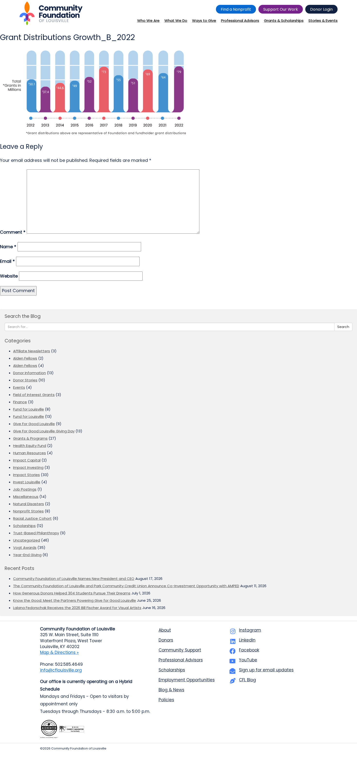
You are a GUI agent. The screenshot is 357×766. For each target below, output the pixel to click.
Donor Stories (25, 380)
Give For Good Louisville (34, 423)
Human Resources (29, 452)
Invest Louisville (26, 482)
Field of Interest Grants (34, 394)
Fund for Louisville (28, 409)
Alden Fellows (25, 358)
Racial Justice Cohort (32, 518)
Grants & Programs (30, 438)
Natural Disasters (28, 503)
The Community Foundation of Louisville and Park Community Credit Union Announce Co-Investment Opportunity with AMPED (126, 585)
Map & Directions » (59, 652)
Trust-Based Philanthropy (36, 532)
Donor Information (29, 372)
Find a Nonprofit (236, 9)
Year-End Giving (27, 554)
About (165, 630)
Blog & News (171, 690)
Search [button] (343, 326)
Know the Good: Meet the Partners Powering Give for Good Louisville (74, 600)
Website (9, 276)
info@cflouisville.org (61, 670)
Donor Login (321, 9)
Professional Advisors (181, 660)
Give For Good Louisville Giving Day (44, 431)
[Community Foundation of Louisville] (51, 13)
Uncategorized (26, 540)
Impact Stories (26, 474)
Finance (20, 401)
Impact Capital (27, 460)
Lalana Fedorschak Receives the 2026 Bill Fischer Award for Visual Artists (77, 607)
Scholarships (24, 525)
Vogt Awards (24, 547)
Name (8, 247)
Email (7, 261)
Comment (13, 232)
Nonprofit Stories (28, 511)
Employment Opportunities (187, 680)
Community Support (180, 650)
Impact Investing (28, 467)
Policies (166, 700)
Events (19, 387)
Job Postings (24, 489)
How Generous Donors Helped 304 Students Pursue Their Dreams (71, 593)
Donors (166, 640)
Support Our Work (280, 9)
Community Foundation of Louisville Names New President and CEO (73, 578)
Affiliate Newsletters (31, 351)
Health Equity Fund (29, 445)
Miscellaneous (25, 496)
